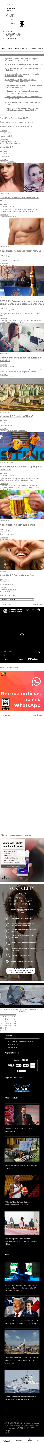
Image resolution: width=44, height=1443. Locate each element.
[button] (19, 1439)
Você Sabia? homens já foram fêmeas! (21, 251)
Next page (6, 591)
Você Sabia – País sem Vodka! (16, 126)
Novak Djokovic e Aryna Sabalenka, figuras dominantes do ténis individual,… (20, 80)
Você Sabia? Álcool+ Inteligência (17, 524)
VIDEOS (10, 20)
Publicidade (6, 1441)
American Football (6, 462)
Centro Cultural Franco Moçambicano (23, 1425)
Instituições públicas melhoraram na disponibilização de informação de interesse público (21, 1241)
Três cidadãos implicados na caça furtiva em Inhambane (21, 1166)
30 (6, 1028)
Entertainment (5, 412)
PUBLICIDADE (11, 38)
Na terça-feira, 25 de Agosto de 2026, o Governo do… (24, 64)
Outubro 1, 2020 (5, 257)
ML (38, 1440)
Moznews (3, 131)
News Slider (19, 322)
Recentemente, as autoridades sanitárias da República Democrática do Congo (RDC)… (21, 109)
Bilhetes (22, 660)
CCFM (9, 1425)
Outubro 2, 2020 (5, 133)
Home (2, 297)
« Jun (2, 1030)
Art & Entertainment (15, 1423)
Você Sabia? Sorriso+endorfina (17, 575)
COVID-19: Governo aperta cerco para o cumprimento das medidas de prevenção (22, 302)
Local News (16, 320)
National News (36, 320)
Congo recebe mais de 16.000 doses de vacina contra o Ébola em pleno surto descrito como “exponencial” (22, 1360)
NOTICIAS (10, 5)
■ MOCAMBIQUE (21, 48)
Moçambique (25, 320)
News (13, 322)
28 (1, 1028)
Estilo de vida (28, 122)
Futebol (32, 485)
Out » (7, 1030)
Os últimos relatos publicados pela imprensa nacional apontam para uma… (21, 92)
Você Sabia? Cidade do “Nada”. (16, 416)
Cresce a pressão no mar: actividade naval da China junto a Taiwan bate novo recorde (21, 1398)
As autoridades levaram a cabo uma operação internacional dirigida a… (22, 75)
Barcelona (29, 1423)
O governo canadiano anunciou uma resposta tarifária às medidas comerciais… (21, 59)
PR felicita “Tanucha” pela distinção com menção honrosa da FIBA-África (19, 1203)
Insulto (9, 1428)
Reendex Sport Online (16, 487)
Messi (15, 1428)
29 (3, 1028)
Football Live (25, 485)
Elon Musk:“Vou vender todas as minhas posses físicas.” (19, 1130)
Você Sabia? (6, 147)
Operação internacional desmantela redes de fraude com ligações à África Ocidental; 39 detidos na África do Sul (21, 1288)
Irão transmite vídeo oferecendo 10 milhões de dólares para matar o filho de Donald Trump (22, 1322)
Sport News (29, 487)
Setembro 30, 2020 (7, 206)
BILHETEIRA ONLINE (11, 9)
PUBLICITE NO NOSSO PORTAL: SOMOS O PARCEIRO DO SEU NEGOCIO (22, 1010)
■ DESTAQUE (7, 48)
